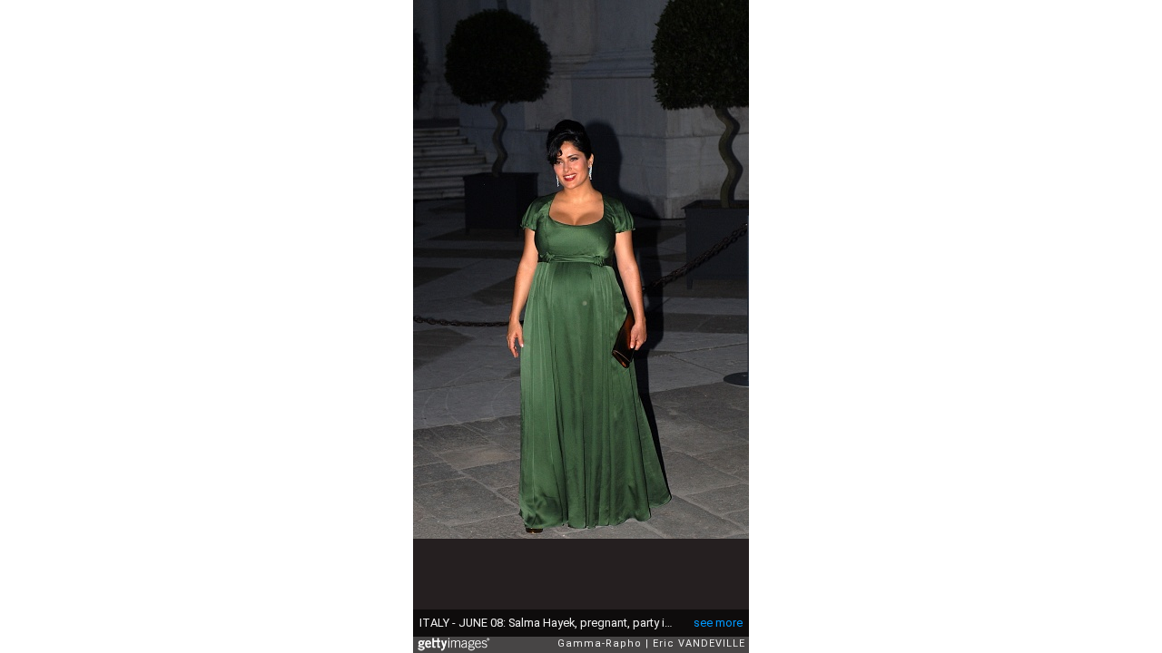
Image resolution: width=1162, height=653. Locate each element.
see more (718, 622)
